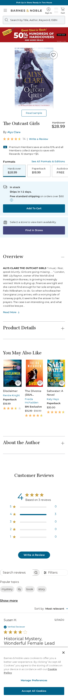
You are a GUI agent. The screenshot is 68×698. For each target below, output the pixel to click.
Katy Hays (53, 399)
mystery (7, 589)
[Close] (63, 652)
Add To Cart (34, 208)
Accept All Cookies (34, 690)
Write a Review (38, 139)
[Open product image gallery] (34, 78)
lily (19, 589)
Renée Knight (11, 395)
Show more (9, 600)
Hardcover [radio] (14, 170)
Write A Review (34, 555)
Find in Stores (34, 230)
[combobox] (51, 608)
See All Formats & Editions (48, 161)
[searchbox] (16, 572)
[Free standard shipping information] (11, 200)
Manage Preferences (34, 680)
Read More (9, 312)
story (41, 589)
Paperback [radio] (39, 170)
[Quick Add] (18, 383)
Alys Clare (14, 132)
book (29, 589)
